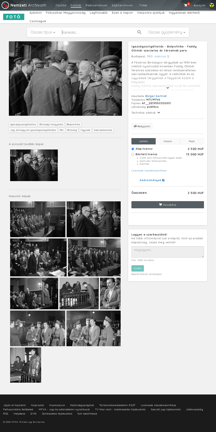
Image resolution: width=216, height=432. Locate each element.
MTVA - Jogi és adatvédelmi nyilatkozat (64, 409)
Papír (192, 141)
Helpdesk (20, 413)
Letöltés (143, 141)
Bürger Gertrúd (156, 96)
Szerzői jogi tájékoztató (166, 409)
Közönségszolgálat (82, 405)
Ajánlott (36, 13)
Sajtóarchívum (122, 5)
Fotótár (76, 5)
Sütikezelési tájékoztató (57, 413)
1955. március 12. (158, 56)
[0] (186, 5)
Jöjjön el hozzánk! (14, 405)
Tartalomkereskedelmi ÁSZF (117, 405)
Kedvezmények (151, 180)
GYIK (34, 413)
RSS (5, 413)
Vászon (167, 141)
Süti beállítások (87, 413)
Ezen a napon (122, 13)
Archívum (28, 5)
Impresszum (57, 405)
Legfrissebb (99, 13)
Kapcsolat (37, 405)
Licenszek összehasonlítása (149, 170)
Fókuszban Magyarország (66, 13)
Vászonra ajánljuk (151, 13)
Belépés (199, 5)
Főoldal (61, 5)
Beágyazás (143, 126)
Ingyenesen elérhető (184, 13)
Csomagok (38, 21)
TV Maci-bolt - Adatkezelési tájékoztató (120, 409)
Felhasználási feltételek (18, 409)
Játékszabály (194, 409)
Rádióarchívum (97, 5)
